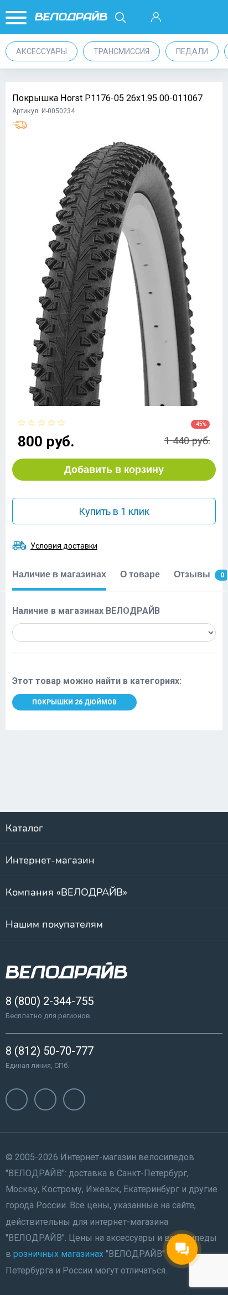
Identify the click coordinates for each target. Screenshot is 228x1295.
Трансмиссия (121, 51)
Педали (192, 51)
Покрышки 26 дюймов (74, 702)
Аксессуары (41, 51)
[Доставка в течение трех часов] (19, 125)
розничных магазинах (58, 1254)
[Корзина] (211, 17)
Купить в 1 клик (114, 511)
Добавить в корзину (114, 469)
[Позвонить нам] (184, 17)
